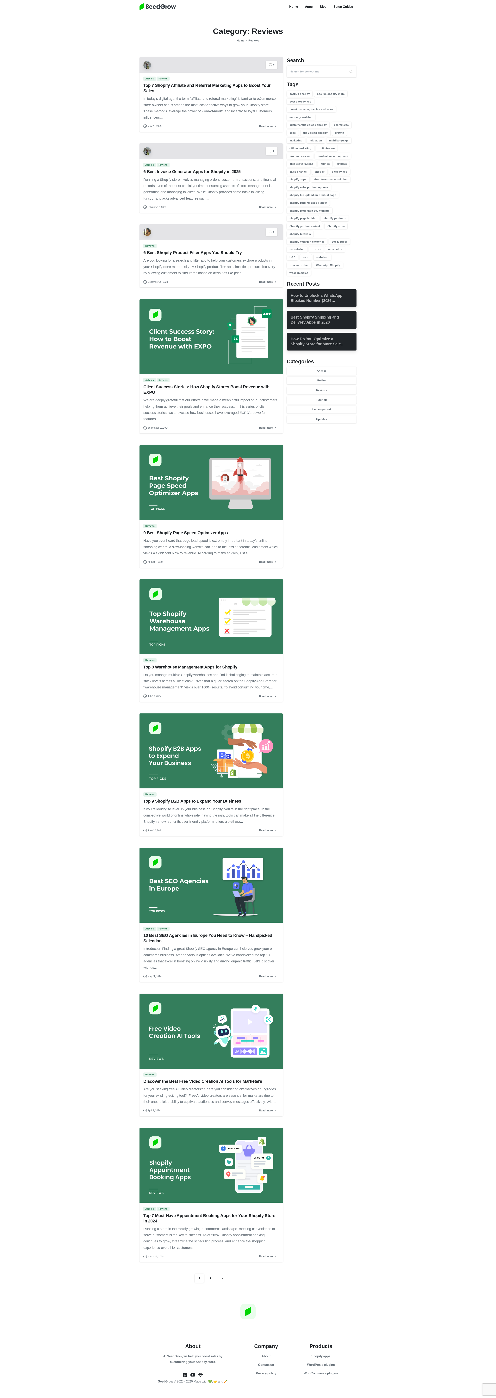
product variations (301, 163)
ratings (325, 163)
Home (240, 40)
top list (316, 249)
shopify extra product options (308, 187)
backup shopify (299, 93)
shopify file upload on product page (312, 194)
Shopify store (336, 226)
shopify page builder (302, 218)
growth (339, 132)
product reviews (299, 156)
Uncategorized (321, 409)
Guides (321, 380)
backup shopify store (330, 93)
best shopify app (300, 101)
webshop (322, 257)
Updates (321, 419)
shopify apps (298, 179)
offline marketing (300, 148)
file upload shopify (315, 132)
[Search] (351, 71)
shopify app (339, 171)
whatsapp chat (299, 265)
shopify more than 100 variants (309, 210)
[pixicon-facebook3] (185, 1374)
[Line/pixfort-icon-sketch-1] (200, 1374)
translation (335, 249)
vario (306, 257)
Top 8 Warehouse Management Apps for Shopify (190, 667)
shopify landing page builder (308, 202)
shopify (320, 171)
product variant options (333, 156)
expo (292, 132)
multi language (338, 140)
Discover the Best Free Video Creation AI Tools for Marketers (203, 1081)
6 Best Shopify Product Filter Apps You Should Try (192, 252)
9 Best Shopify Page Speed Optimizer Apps (185, 532)
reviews (342, 163)
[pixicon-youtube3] (193, 1374)
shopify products (335, 218)
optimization (327, 148)
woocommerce (298, 272)
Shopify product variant (304, 226)
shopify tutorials (300, 233)
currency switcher (301, 117)
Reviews (253, 40)
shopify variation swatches (306, 241)
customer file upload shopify (308, 124)
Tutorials (321, 399)
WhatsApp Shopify (328, 265)
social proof (339, 241)
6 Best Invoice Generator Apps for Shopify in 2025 (192, 171)
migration (316, 140)
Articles (322, 370)
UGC (292, 257)
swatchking (296, 249)
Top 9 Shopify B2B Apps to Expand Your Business (192, 801)
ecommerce (341, 124)
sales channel (298, 171)
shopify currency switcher (331, 179)
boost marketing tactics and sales (311, 109)
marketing (295, 140)
